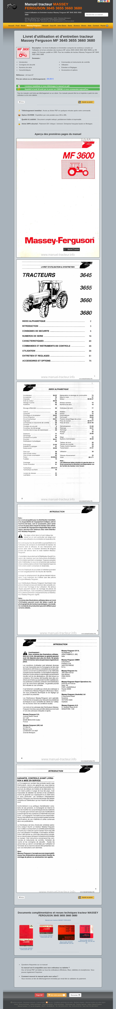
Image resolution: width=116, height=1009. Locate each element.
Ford (17, 26)
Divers (83, 26)
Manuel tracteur (38, 4)
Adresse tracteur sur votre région (95, 1002)
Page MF (39, 995)
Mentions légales (79, 1002)
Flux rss (50, 1002)
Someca (77, 26)
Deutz (23, 26)
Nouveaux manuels (29, 1002)
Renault (45, 26)
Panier (104, 26)
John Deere (61, 26)
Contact (96, 26)
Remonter (74, 995)
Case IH (53, 26)
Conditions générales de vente (63, 1002)
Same (70, 26)
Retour (22, 102)
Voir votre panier (57, 995)
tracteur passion (17, 1002)
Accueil (11, 26)
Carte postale (40, 1002)
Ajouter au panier (87, 102)
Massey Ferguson (34, 26)
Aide (89, 26)
